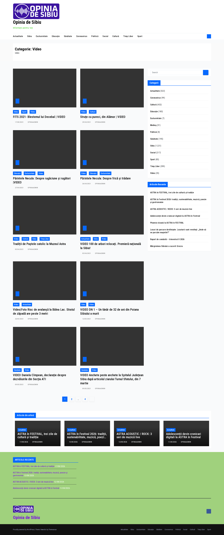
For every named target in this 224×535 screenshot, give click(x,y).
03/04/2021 (19, 249)
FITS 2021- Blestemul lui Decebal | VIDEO (39, 117)
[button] (204, 36)
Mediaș (153, 125)
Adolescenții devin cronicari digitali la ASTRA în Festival (175, 216)
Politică (94, 36)
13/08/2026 (73, 442)
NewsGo (43, 529)
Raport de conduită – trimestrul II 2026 (167, 239)
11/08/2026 (172, 442)
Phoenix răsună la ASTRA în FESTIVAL (167, 223)
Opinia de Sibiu (27, 22)
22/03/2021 (19, 319)
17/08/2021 (19, 122)
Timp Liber (128, 36)
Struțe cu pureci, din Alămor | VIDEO (102, 117)
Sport (139, 36)
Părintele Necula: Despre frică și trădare (105, 178)
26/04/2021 (86, 184)
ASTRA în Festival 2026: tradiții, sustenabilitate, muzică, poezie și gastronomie (87, 437)
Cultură (115, 36)
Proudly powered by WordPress (24, 529)
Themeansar (53, 529)
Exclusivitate (42, 36)
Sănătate (68, 36)
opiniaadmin (33, 122)
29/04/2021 (86, 122)
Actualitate (18, 36)
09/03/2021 (19, 384)
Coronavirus (81, 36)
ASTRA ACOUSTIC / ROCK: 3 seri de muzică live (171, 209)
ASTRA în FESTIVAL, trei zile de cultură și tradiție (172, 192)
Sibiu (29, 36)
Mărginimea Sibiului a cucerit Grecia (166, 246)
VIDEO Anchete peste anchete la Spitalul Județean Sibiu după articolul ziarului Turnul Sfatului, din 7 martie (111, 379)
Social (105, 36)
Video (33, 112)
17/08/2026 (24, 442)
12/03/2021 (86, 319)
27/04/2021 (19, 188)
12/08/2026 (123, 442)
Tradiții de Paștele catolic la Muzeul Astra (39, 244)
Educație (56, 36)
